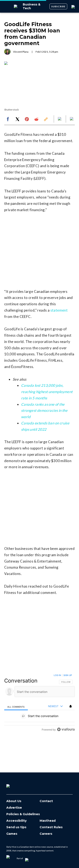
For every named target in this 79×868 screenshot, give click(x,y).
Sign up (67, 675)
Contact (46, 801)
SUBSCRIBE (58, 6)
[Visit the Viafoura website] (66, 729)
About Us (13, 801)
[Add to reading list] (72, 119)
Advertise (14, 807)
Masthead (48, 821)
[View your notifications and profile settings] (70, 706)
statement (59, 310)
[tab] (16, 706)
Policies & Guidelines (23, 814)
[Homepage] (15, 784)
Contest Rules (51, 827)
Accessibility (16, 821)
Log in (57, 675)
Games (11, 834)
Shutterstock (11, 109)
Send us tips (16, 827)
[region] (39, 703)
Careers (46, 834)
